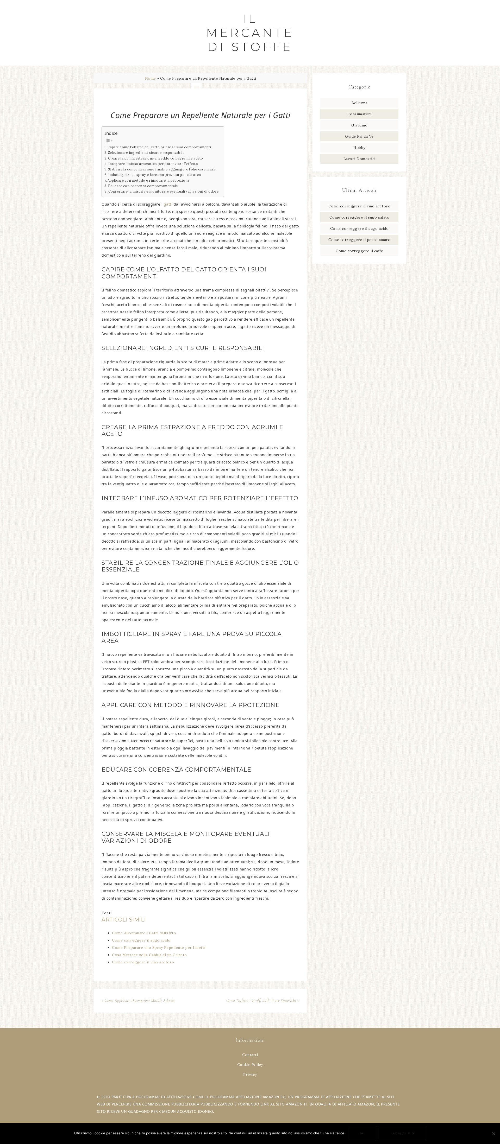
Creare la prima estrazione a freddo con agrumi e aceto (155, 158)
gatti (168, 204)
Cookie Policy (250, 1064)
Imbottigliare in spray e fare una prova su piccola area (154, 175)
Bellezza (359, 102)
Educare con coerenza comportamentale (143, 186)
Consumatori (359, 114)
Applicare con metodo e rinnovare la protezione (149, 180)
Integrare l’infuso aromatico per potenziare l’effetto (153, 164)
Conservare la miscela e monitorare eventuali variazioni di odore (163, 191)
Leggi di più (402, 1133)
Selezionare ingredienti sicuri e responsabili (146, 152)
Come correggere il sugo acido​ (359, 228)
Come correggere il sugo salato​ (359, 217)
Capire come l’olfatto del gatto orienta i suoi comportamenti (159, 147)
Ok (362, 1133)
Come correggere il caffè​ (359, 251)
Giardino (359, 125)
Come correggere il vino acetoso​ (359, 206)
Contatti (250, 1054)
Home (150, 78)
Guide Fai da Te (359, 136)
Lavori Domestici (359, 158)
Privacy (250, 1074)
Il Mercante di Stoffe (250, 32)
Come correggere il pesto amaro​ (359, 239)
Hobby (359, 147)
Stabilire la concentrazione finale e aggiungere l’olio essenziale (162, 169)
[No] (493, 1133)
